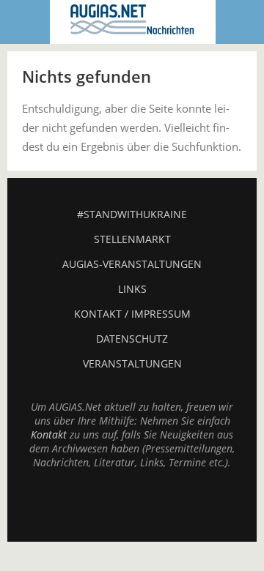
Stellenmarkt (132, 239)
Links (132, 289)
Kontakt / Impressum (132, 314)
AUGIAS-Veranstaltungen (132, 264)
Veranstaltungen (132, 363)
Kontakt (49, 434)
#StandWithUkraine (132, 214)
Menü (25, 22)
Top (132, 505)
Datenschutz (132, 339)
